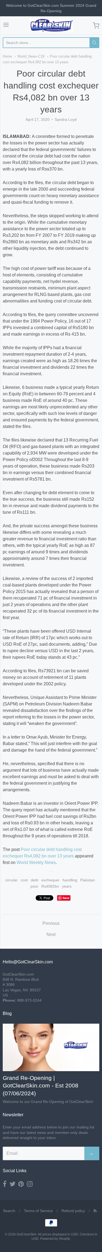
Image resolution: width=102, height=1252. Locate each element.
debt (34, 880)
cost (24, 880)
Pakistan (87, 880)
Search (9, 1211)
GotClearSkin (26, 1234)
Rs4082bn (50, 886)
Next (51, 934)
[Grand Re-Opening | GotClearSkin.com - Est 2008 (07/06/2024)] (51, 1047)
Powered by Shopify (55, 1239)
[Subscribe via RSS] (95, 1211)
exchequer (50, 880)
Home (7, 56)
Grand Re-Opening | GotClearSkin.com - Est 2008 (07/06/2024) (40, 1086)
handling (70, 880)
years (67, 886)
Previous (51, 923)
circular (11, 880)
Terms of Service (38, 1211)
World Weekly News (36, 862)
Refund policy (73, 1211)
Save (66, 898)
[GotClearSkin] (51, 25)
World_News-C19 (30, 56)
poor (34, 886)
